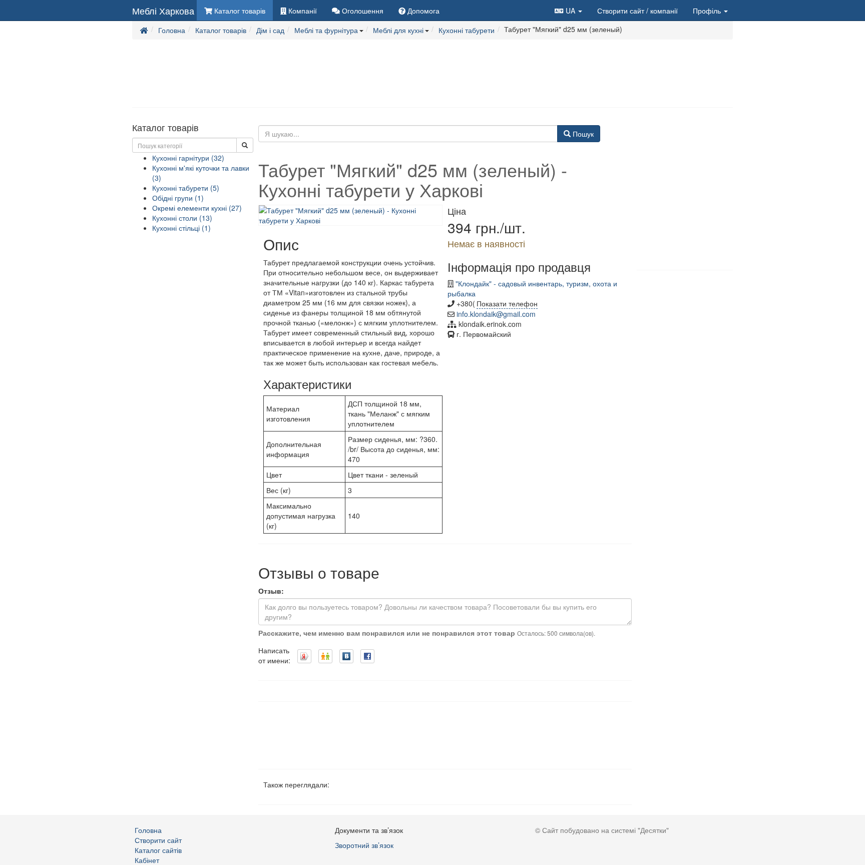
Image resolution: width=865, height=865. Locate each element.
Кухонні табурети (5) (185, 188)
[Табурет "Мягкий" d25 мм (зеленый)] (350, 214)
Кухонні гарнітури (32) (188, 158)
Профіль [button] (708, 11)
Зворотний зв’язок (364, 845)
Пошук (582, 134)
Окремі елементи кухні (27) (197, 208)
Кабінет (147, 860)
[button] (568, 10)
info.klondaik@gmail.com (496, 314)
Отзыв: (271, 591)
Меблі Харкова (163, 10)
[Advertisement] (432, 72)
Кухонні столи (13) (182, 218)
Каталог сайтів (158, 850)
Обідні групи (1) (178, 198)
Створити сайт (637, 11)
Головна (148, 830)
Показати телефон (507, 303)
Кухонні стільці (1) (181, 228)
